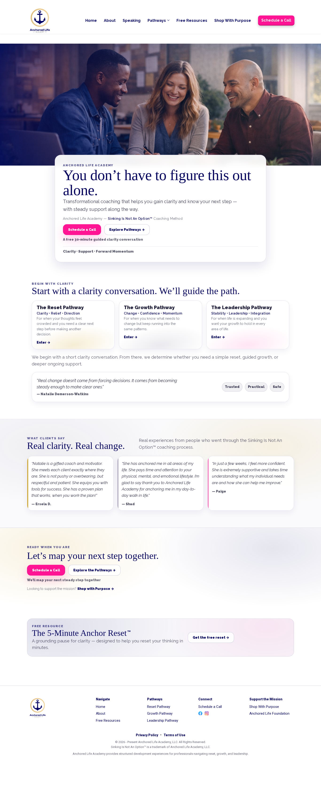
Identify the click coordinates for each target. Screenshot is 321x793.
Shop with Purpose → (95, 589)
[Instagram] (207, 713)
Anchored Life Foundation (269, 713)
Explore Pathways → (127, 229)
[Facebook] (200, 713)
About (110, 20)
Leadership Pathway (162, 720)
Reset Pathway (158, 707)
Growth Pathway (159, 713)
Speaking (132, 20)
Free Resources (191, 20)
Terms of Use (174, 735)
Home (91, 20)
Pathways (157, 20)
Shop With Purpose (232, 20)
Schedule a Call (276, 20)
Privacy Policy (147, 735)
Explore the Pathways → (94, 570)
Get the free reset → (211, 637)
